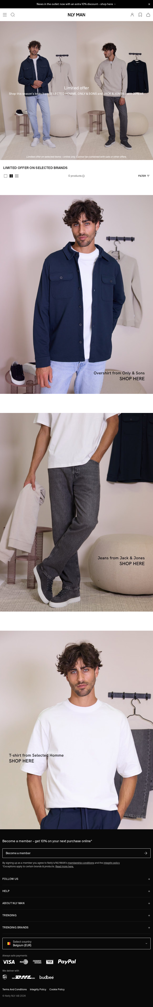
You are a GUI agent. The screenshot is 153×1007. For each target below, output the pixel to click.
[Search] (12, 15)
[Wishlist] (140, 14)
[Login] (132, 14)
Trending (9, 915)
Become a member (18, 853)
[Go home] (76, 14)
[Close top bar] (149, 4)
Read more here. (64, 866)
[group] (11, 176)
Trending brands (15, 927)
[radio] (5, 176)
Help (6, 891)
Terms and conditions (14, 989)
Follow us (10, 879)
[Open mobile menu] (4, 14)
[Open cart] (148, 14)
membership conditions (81, 862)
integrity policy (112, 862)
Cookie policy (57, 989)
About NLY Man (13, 903)
